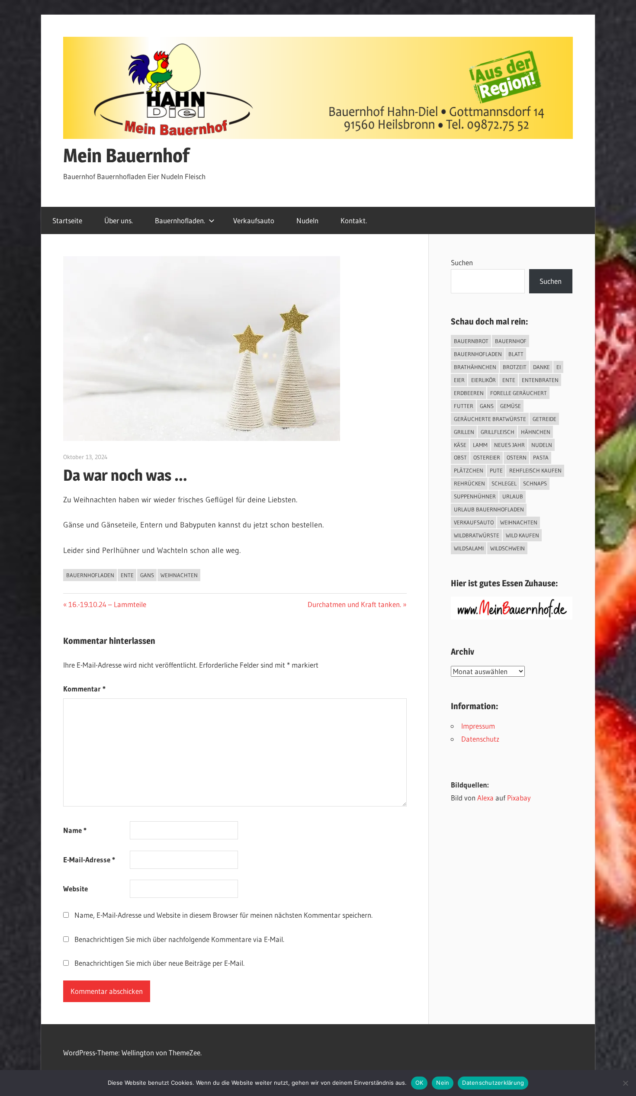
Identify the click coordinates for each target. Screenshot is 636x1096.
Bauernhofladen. (180, 220)
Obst (460, 457)
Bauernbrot (471, 340)
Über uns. (118, 220)
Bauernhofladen (90, 575)
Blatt (516, 353)
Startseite (67, 220)
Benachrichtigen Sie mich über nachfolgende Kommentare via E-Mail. (179, 939)
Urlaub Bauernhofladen (489, 509)
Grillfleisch (497, 431)
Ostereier (486, 457)
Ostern (517, 457)
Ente (127, 575)
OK (419, 1082)
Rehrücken (469, 483)
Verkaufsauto (253, 220)
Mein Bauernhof (126, 155)
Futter (463, 405)
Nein (442, 1082)
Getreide (544, 418)
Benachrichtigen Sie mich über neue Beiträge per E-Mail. (159, 962)
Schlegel (504, 483)
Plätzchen (468, 470)
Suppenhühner (475, 496)
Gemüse (510, 405)
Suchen (462, 262)
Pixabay (519, 797)
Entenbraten (540, 379)
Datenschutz (480, 738)
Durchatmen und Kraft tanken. (354, 604)
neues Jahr (509, 444)
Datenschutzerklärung (493, 1082)
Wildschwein (507, 548)
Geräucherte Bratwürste (490, 418)
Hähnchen (535, 431)
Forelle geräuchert (518, 392)
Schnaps (535, 483)
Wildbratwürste (476, 535)
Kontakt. (353, 220)
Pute (496, 470)
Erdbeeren (469, 392)
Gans (147, 575)
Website (75, 888)
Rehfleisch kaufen (535, 470)
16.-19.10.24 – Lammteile (107, 604)
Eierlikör (483, 379)
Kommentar (84, 688)
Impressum (478, 725)
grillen (464, 431)
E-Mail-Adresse (89, 859)
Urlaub (512, 496)
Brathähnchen (475, 366)
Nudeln (307, 220)
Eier (459, 379)
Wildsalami (469, 548)
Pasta (541, 457)
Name (75, 830)
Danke (541, 366)
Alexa (485, 797)
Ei (558, 366)
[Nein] (625, 1083)
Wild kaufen (522, 535)
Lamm (480, 444)
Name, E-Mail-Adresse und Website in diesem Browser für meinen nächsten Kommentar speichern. (223, 914)
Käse (460, 444)
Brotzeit (515, 366)
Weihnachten (179, 575)
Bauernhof (511, 340)
